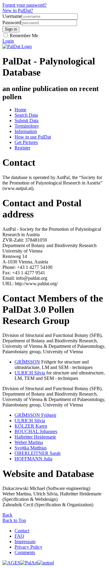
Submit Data (26, 120)
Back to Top (14, 520)
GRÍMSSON (27, 361)
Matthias (31, 447)
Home (20, 109)
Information (26, 131)
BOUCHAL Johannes (36, 431)
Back (7, 514)
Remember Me (23, 35)
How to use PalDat (33, 136)
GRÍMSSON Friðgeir (35, 415)
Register (22, 147)
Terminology (27, 126)
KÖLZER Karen (31, 426)
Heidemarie (35, 436)
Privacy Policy (28, 547)
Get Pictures (26, 142)
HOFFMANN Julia (33, 458)
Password (11, 22)
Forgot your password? (24, 5)
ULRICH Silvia (30, 372)
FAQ (19, 536)
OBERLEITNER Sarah (38, 453)
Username (12, 16)
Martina (29, 442)
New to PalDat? (17, 10)
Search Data (26, 115)
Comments (25, 552)
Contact (22, 530)
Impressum (25, 541)
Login (8, 41)
